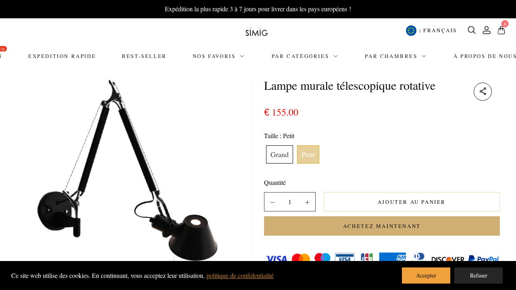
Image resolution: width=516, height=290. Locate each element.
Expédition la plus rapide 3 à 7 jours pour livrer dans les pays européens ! (258, 8)
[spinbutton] (290, 201)
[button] (272, 202)
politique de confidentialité (240, 275)
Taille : (279, 135)
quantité (275, 182)
